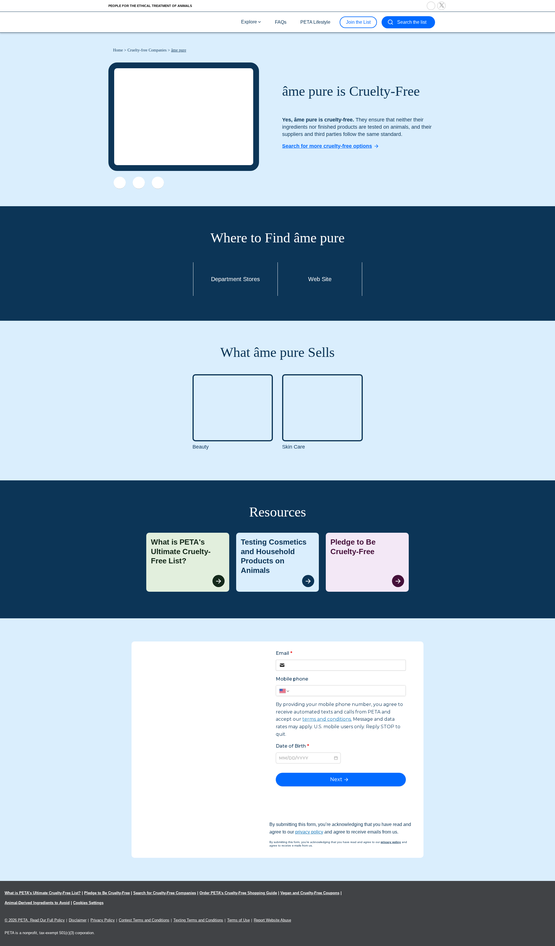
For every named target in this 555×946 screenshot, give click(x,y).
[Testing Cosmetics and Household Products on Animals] (277, 562)
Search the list (411, 22)
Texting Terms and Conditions (198, 920)
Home (118, 50)
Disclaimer (77, 920)
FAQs (280, 22)
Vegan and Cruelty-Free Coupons (309, 893)
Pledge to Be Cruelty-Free (107, 893)
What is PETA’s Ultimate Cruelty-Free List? (43, 893)
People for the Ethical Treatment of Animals (150, 6)
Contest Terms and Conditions (144, 920)
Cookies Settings (88, 903)
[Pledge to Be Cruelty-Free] (367, 562)
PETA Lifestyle (315, 22)
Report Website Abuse (272, 920)
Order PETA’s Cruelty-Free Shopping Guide (238, 893)
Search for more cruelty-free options (327, 146)
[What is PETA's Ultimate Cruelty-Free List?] (187, 562)
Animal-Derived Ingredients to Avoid (37, 903)
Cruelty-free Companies (146, 50)
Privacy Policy (102, 920)
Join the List (358, 22)
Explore (249, 21)
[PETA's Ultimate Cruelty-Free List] (147, 21)
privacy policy (309, 831)
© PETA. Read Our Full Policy (35, 920)
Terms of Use (238, 920)
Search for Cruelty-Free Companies (164, 893)
